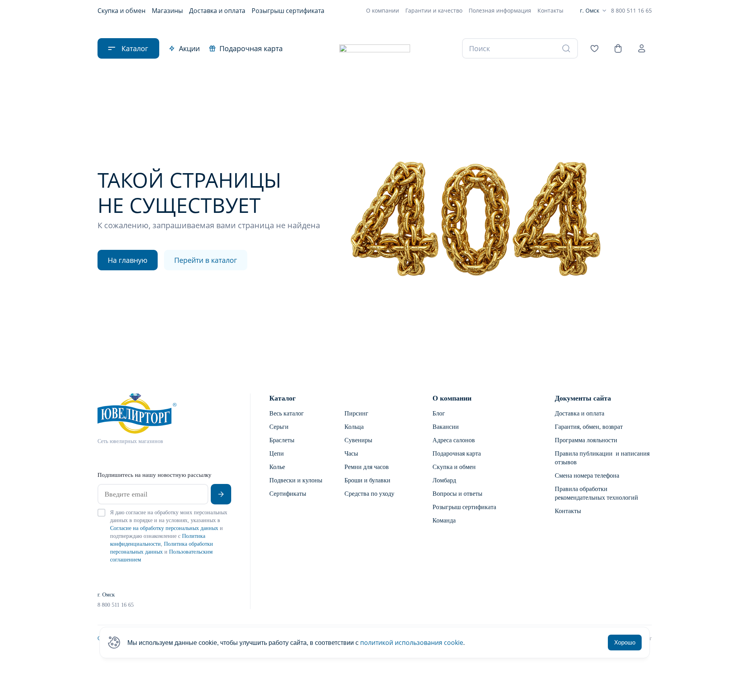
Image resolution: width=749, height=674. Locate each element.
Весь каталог (286, 413)
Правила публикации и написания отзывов (602, 457)
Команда (444, 520)
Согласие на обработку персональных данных (164, 528)
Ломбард (444, 480)
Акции (189, 48)
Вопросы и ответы (457, 493)
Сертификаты (287, 493)
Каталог (282, 398)
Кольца (354, 426)
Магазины (167, 10)
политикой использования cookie (411, 642)
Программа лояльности (586, 440)
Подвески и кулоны (295, 480)
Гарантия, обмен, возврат (589, 426)
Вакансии (445, 426)
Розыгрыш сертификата (288, 10)
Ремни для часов (366, 466)
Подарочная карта (251, 48)
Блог (438, 413)
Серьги (279, 426)
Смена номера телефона (587, 475)
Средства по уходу (369, 493)
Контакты (550, 10)
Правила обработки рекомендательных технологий (596, 493)
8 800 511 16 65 (631, 10)
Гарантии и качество (433, 10)
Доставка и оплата (217, 10)
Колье (277, 466)
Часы (351, 453)
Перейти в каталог (205, 260)
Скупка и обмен (121, 10)
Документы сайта (583, 398)
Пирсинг (356, 413)
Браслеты (281, 440)
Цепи (276, 453)
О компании (382, 10)
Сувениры (358, 440)
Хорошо (624, 642)
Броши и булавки (367, 480)
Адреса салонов (453, 440)
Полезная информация (500, 10)
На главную (127, 260)
